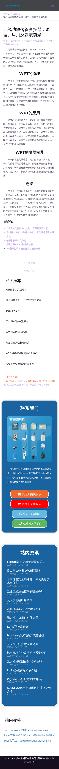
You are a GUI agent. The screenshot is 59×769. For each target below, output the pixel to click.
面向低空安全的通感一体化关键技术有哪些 (28, 581)
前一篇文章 (29, 262)
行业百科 (28, 40)
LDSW (40, 741)
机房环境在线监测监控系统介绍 (27, 653)
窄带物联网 (27, 740)
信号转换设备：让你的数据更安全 (23, 300)
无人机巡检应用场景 (19, 600)
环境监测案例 (42, 730)
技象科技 (21, 380)
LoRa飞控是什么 (17, 626)
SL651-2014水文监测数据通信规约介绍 (29, 689)
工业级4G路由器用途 (17, 321)
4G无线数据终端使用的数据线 (22, 353)
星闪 (36, 735)
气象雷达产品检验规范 (17, 342)
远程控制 (26, 735)
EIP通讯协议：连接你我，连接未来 (23, 248)
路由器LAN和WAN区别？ (24, 570)
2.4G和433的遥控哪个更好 (24, 609)
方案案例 (33, 730)
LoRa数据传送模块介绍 (22, 670)
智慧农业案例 (15, 730)
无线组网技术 (13, 310)
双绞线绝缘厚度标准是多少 (20, 364)
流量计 (6, 730)
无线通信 (38, 40)
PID (32, 735)
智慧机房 (41, 735)
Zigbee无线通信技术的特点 (24, 679)
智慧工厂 (18, 735)
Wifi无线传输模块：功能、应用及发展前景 (27, 228)
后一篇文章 (29, 270)
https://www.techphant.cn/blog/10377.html (26, 384)
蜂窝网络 (48, 735)
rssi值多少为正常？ (16, 289)
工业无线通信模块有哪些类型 (25, 591)
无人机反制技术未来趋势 (22, 644)
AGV (16, 741)
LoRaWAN (9, 735)
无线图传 (25, 730)
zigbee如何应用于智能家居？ (26, 562)
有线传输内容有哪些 (16, 332)
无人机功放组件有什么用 (22, 617)
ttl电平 (34, 741)
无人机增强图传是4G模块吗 (24, 661)
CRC (20, 741)
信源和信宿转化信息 (16, 240)
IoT (12, 740)
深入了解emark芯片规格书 (19, 244)
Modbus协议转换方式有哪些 (25, 635)
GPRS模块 (47, 740)
